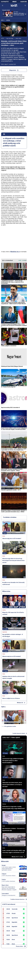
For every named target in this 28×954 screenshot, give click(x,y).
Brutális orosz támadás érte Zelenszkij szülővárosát (13, 583)
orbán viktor (18, 38)
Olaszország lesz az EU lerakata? (11, 538)
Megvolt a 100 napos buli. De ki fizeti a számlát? (20, 14)
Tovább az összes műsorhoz (17, 899)
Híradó (4, 865)
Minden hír (20, 702)
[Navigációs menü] (2, 5)
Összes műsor (19, 946)
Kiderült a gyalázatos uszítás (9, 726)
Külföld (8, 20)
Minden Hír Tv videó (17, 856)
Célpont (4, 874)
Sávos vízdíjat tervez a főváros (11, 698)
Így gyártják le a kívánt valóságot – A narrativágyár (12, 635)
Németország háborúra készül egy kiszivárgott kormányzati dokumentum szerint (13, 560)
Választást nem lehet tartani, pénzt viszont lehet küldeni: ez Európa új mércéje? (12, 784)
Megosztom (12, 70)
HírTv (2, 20)
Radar (13, 931)
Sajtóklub (4, 632)
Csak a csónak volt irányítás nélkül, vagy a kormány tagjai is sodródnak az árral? (13, 851)
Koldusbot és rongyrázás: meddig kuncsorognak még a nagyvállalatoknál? (13, 807)
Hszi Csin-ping (9, 38)
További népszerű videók (18, 733)
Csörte (4, 610)
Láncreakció (5, 893)
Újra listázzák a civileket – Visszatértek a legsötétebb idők (13, 829)
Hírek (3, 536)
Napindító (14, 922)
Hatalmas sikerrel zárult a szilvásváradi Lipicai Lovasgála (13, 677)
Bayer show (5, 885)
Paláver (4, 804)
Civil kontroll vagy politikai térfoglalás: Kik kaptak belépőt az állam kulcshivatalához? (13, 760)
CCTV (2, 38)
